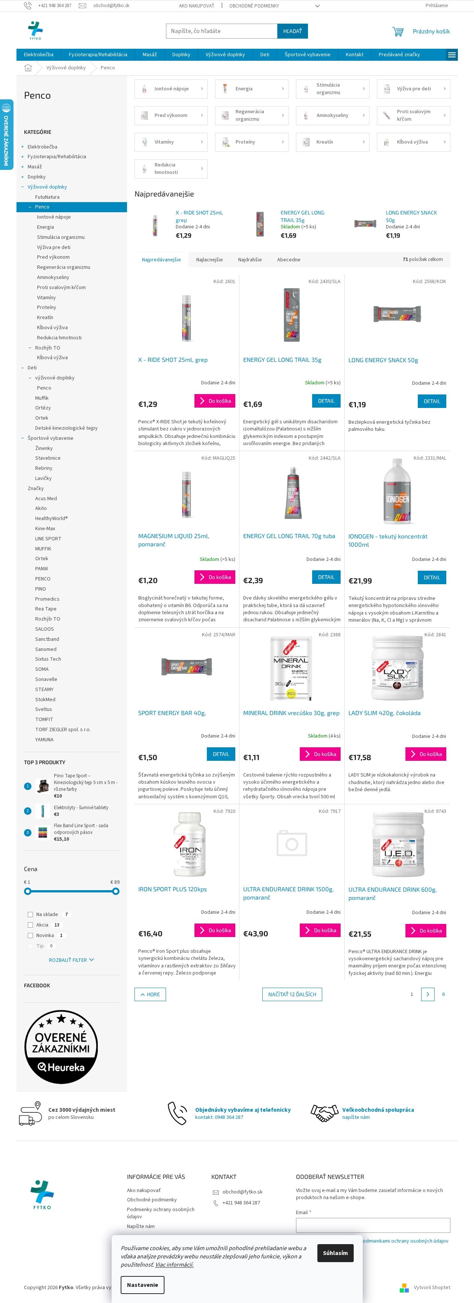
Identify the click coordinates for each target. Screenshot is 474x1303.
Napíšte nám (141, 1226)
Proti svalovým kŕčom (61, 287)
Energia (45, 227)
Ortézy (43, 408)
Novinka (49, 935)
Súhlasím (335, 1253)
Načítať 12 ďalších (292, 994)
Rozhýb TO (47, 348)
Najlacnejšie (209, 260)
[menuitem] (38, 55)
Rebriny (43, 468)
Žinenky (44, 448)
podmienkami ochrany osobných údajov (404, 1241)
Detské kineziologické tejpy (66, 428)
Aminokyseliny (53, 277)
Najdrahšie (250, 260)
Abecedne (289, 260)
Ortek (41, 418)
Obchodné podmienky (254, 6)
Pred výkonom (53, 257)
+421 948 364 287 (241, 1203)
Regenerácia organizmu (63, 267)
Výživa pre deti (53, 247)
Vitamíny (46, 297)
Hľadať (292, 31)
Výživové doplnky (47, 187)
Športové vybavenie (50, 438)
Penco (42, 207)
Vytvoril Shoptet (432, 1287)
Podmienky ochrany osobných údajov (160, 1213)
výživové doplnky (55, 378)
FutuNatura (47, 197)
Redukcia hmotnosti (59, 338)
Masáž (35, 167)
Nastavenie (142, 1285)
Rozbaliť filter (68, 960)
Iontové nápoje (54, 217)
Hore (153, 994)
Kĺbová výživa (52, 327)
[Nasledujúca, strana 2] (428, 994)
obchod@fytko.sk (243, 1192)
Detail (326, 400)
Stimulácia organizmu (61, 237)
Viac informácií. (174, 1265)
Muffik (42, 398)
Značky (36, 488)
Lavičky (43, 478)
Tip (44, 946)
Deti (32, 368)
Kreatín (45, 317)
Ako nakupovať (196, 6)
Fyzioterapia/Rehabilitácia (57, 156)
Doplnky (37, 177)
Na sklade (52, 914)
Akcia (48, 925)
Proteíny (46, 307)
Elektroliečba (42, 147)
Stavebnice (48, 458)
